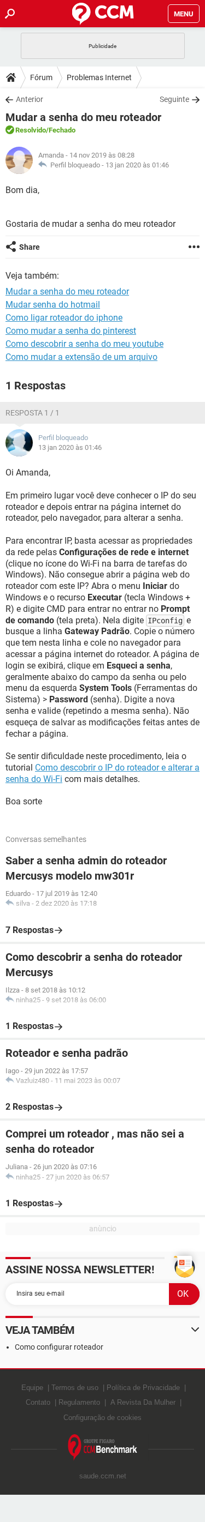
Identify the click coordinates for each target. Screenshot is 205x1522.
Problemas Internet (99, 77)
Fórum (41, 77)
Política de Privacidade (143, 1387)
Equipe (32, 1387)
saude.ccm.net (102, 1476)
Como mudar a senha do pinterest (70, 331)
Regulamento (79, 1402)
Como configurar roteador (59, 1347)
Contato (38, 1402)
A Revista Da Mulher (142, 1402)
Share (29, 247)
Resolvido (30, 130)
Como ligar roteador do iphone (63, 317)
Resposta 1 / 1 (32, 412)
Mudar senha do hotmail (52, 304)
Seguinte (174, 99)
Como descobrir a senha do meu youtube (84, 344)
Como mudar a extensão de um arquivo (81, 357)
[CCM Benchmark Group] (103, 1447)
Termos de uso (74, 1387)
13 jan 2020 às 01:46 (137, 165)
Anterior (29, 99)
